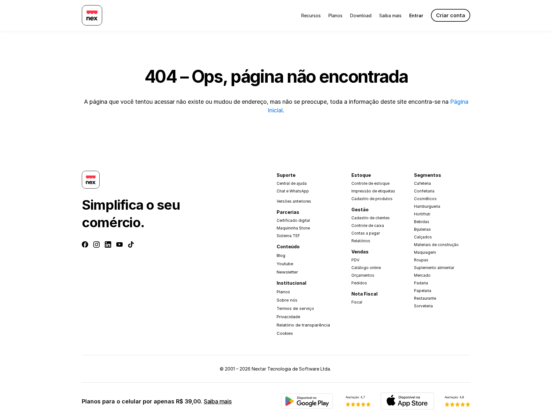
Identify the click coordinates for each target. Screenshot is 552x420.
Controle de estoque (370, 183)
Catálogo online (366, 267)
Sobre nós (287, 300)
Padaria (421, 283)
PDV (355, 260)
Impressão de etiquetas (373, 191)
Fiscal (356, 302)
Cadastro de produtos (372, 198)
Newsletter (287, 271)
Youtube (285, 263)
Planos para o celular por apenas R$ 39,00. (157, 401)
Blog (281, 255)
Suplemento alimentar (434, 267)
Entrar (416, 15)
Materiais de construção (436, 244)
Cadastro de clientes (370, 217)
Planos (335, 15)
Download (361, 15)
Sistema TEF (288, 235)
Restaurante (425, 298)
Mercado (422, 275)
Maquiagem (425, 252)
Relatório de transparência (303, 324)
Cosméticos (425, 198)
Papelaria (422, 290)
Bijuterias (422, 229)
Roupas (421, 260)
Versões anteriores (294, 201)
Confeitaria (424, 191)
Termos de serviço (295, 308)
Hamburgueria (427, 206)
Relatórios (360, 240)
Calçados (423, 237)
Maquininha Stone (293, 228)
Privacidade (288, 316)
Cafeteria (422, 183)
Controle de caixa (367, 225)
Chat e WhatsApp (293, 191)
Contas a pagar (365, 233)
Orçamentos (362, 275)
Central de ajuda (292, 183)
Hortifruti (422, 214)
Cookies (285, 333)
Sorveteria (423, 306)
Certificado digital (293, 220)
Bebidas (421, 221)
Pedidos (359, 283)
